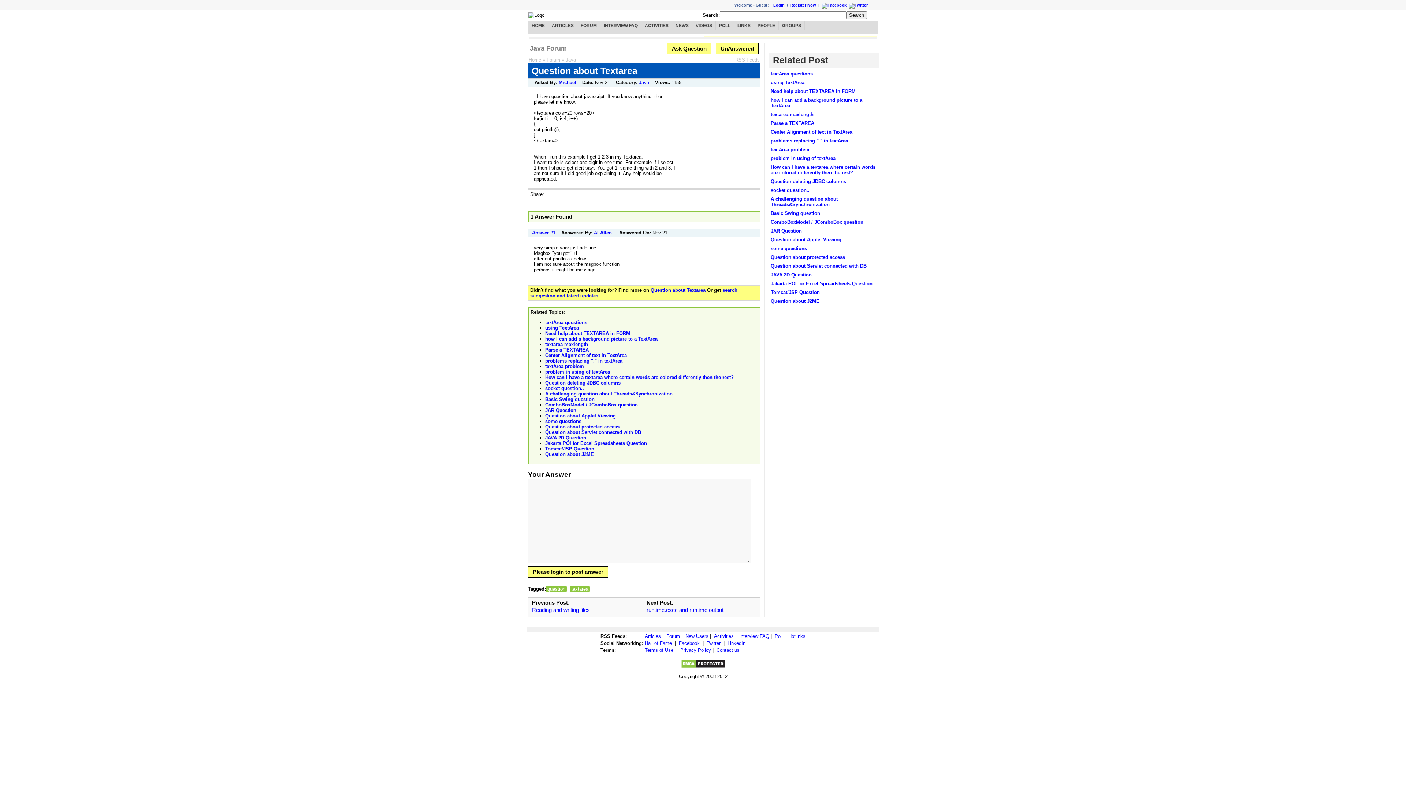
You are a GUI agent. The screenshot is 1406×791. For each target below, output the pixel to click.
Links (744, 25)
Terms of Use (659, 650)
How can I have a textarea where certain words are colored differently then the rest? (639, 377)
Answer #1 (543, 232)
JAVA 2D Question (565, 438)
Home (538, 25)
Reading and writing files (561, 610)
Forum (589, 25)
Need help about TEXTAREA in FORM (587, 333)
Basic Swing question (570, 399)
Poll (724, 25)
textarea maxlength (566, 344)
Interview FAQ (621, 25)
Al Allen (603, 232)
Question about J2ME (569, 454)
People (766, 25)
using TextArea (562, 328)
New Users (696, 636)
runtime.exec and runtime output (685, 610)
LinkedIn (736, 643)
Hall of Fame (658, 643)
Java (571, 60)
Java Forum (548, 48)
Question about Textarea (678, 290)
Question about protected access (582, 427)
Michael (567, 82)
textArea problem (564, 366)
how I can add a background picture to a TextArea (601, 339)
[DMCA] (703, 666)
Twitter (714, 643)
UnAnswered (737, 48)
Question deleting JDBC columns (583, 383)
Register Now (803, 5)
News (682, 25)
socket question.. (564, 388)
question (556, 589)
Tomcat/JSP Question (569, 449)
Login (779, 5)
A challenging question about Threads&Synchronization (609, 394)
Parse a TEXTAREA (567, 350)
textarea (579, 589)
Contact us (728, 650)
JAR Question (560, 410)
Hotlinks (797, 636)
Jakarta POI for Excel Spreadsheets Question (596, 443)
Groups (791, 25)
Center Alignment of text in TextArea (586, 355)
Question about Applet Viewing (580, 416)
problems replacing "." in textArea (583, 361)
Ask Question (689, 48)
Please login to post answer (568, 572)
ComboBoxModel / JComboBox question (591, 405)
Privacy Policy (695, 650)
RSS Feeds (747, 60)
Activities (657, 25)
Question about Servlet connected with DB (593, 432)
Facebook (689, 643)
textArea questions (566, 322)
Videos (704, 25)
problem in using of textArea (577, 372)
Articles (563, 25)
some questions (563, 421)
